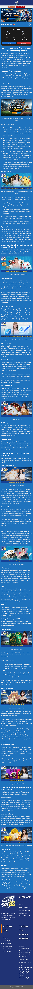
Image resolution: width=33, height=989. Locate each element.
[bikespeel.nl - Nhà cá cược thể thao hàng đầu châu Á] (16, 2)
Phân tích (9, 43)
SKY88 (3, 53)
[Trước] (27, 24)
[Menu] (2, 3)
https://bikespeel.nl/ (24, 948)
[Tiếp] (30, 24)
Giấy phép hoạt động (25, 910)
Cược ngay (23, 43)
